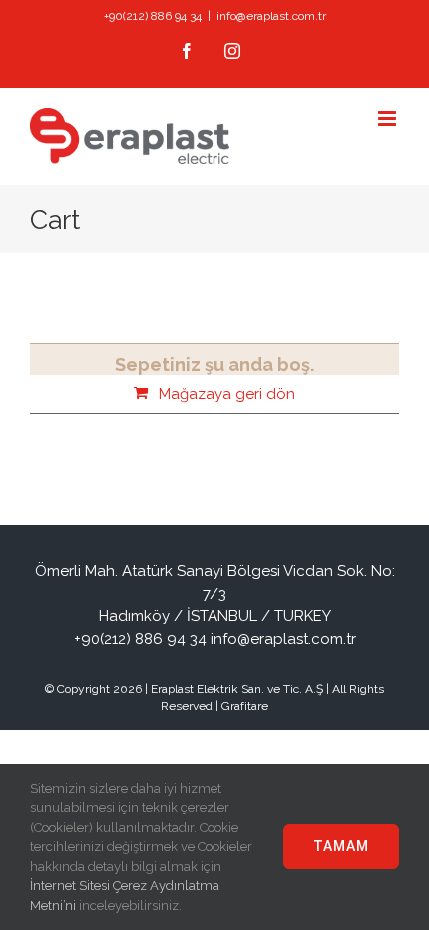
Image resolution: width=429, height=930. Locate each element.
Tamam (341, 846)
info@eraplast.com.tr (271, 16)
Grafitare (244, 706)
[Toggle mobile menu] (388, 118)
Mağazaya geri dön (227, 394)
